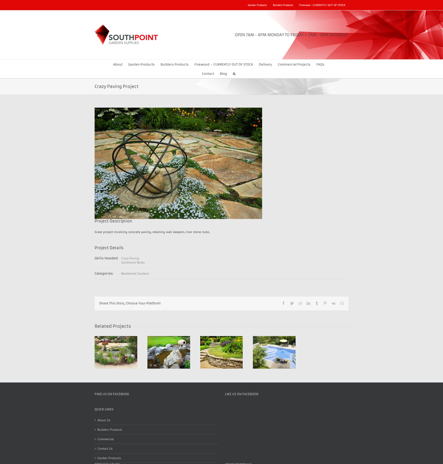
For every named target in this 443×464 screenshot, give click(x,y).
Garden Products (109, 458)
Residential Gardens (135, 273)
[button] (234, 73)
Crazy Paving (130, 258)
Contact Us (105, 448)
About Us (103, 420)
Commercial (105, 439)
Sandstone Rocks (133, 262)
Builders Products (109, 430)
